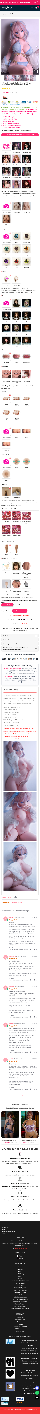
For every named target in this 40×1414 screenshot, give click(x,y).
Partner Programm (20, 1283)
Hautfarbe (5, 198)
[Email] (37, 1388)
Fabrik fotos (20, 1285)
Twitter (21, 1256)
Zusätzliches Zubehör (10, 558)
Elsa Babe (12, 14)
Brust (4, 271)
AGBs (20, 1278)
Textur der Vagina (8, 508)
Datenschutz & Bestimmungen (20, 1281)
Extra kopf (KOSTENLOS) (11, 139)
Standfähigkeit (7, 541)
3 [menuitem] (22, 1095)
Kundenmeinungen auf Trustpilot (20, 1308)
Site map (20, 1269)
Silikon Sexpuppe (20, 1319)
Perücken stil (7, 295)
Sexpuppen (4, 14)
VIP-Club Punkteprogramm (20, 1299)
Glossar (20, 1294)
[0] (36, 7)
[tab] (20, 636)
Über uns (20, 1271)
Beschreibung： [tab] (10, 690)
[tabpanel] (20, 1005)
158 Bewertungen (17, 902)
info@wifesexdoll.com (9, 2)
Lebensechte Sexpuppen (20, 1326)
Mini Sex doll (20, 1331)
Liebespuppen (20, 1317)
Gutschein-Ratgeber (20, 1306)
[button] (36, 46)
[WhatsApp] (37, 1393)
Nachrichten (5, 1227)
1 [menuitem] (17, 1095)
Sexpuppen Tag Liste (20, 1292)
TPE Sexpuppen (20, 1329)
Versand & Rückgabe (20, 1274)
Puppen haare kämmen (20, 1290)
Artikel (3, 1229)
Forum (3, 1233)
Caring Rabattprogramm (20, 1297)
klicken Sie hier (7, 605)
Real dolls (20, 1322)
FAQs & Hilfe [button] (7, 640)
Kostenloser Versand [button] (9, 636)
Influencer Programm (20, 1304)
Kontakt (20, 1276)
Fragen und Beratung (8, 1231)
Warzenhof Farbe (8, 424)
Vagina (4, 484)
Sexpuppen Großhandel (20, 1301)
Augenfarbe (6, 229)
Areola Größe (7, 454)
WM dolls (20, 1324)
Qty (2, 611)
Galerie (20, 1267)
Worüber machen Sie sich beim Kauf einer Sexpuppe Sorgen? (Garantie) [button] (15, 648)
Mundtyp (5, 366)
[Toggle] (37, 1397)
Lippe (4, 349)
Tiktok (21, 1258)
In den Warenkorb (19, 611)
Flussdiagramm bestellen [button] (10, 644)
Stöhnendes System (20, 1287)
